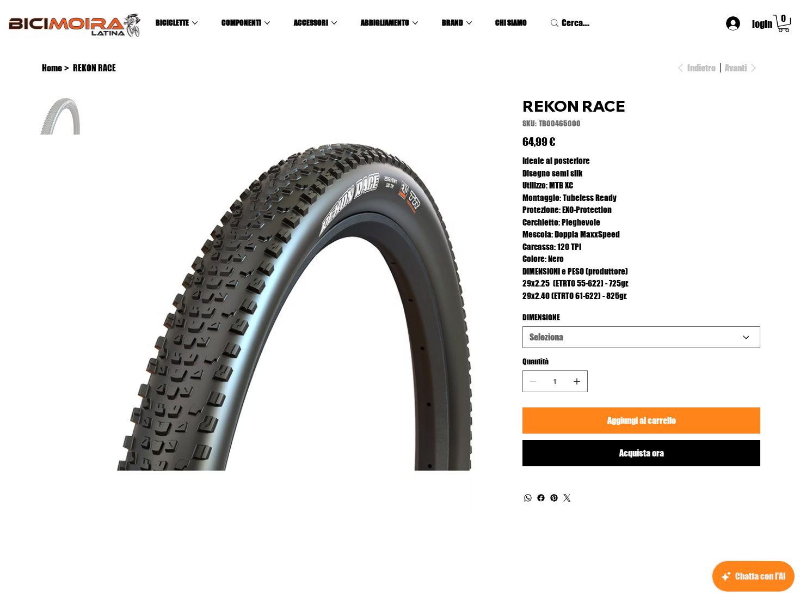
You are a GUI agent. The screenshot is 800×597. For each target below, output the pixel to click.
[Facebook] (541, 497)
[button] (783, 23)
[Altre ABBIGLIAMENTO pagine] (415, 23)
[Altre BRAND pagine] (469, 23)
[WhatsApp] (527, 497)
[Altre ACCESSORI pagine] (334, 23)
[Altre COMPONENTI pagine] (267, 23)
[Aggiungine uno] (577, 381)
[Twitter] (567, 497)
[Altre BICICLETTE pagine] (195, 23)
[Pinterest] (554, 497)
